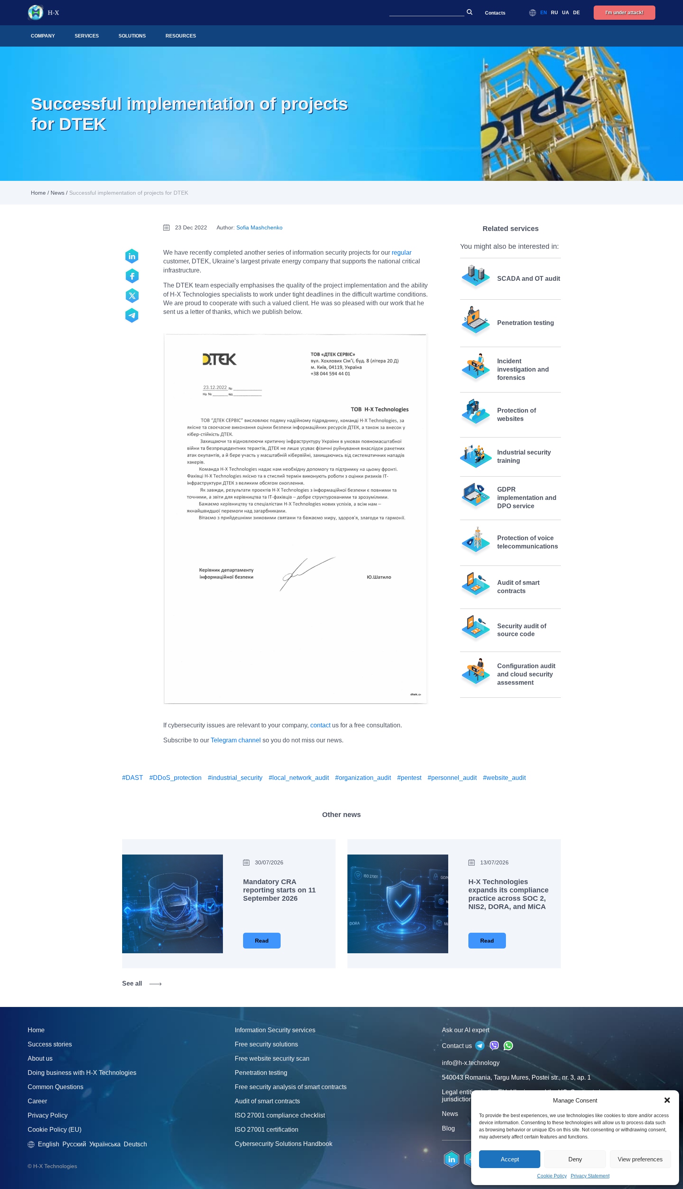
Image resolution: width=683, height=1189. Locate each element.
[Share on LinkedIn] (132, 256)
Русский (74, 1144)
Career (37, 1101)
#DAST (132, 777)
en (543, 12)
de (576, 12)
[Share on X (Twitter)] (132, 296)
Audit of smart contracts (267, 1101)
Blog (448, 1128)
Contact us (458, 1045)
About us (40, 1058)
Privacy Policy (48, 1115)
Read (262, 940)
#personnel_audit (452, 777)
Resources (181, 36)
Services (87, 36)
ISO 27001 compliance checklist (280, 1115)
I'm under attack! (624, 12)
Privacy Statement (590, 1176)
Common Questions (55, 1087)
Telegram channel (236, 740)
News (57, 193)
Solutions (132, 36)
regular (401, 252)
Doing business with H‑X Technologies (82, 1072)
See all (132, 983)
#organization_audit (363, 777)
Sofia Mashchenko (259, 227)
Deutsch (135, 1144)
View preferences (640, 1159)
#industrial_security (235, 777)
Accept (510, 1159)
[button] (667, 1100)
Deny (575, 1159)
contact (320, 725)
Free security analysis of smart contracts (291, 1087)
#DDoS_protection (175, 777)
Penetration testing (261, 1072)
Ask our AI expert (465, 1030)
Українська (105, 1144)
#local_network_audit (299, 777)
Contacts (495, 13)
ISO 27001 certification (266, 1129)
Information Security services (275, 1030)
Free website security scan (272, 1058)
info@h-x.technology (471, 1062)
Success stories (50, 1044)
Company (43, 36)
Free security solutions (266, 1044)
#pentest (409, 777)
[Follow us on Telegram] (132, 315)
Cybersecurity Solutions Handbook (283, 1143)
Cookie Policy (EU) (54, 1129)
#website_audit (504, 777)
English (48, 1144)
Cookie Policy (552, 1176)
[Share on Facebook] (132, 276)
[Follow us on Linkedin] (452, 1159)
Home (38, 193)
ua (565, 12)
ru (554, 12)
